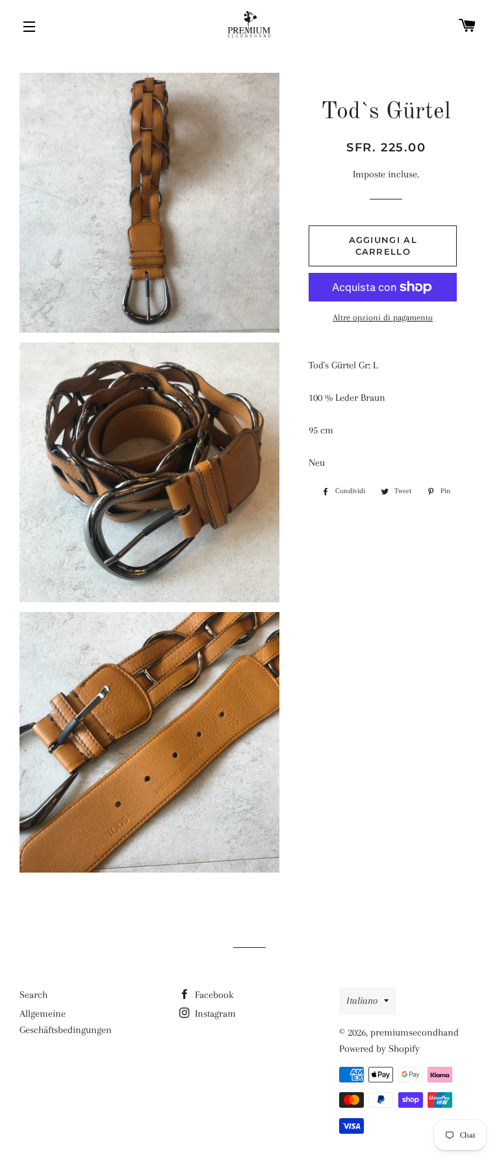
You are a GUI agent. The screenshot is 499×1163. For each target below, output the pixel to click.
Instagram (214, 1013)
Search (33, 995)
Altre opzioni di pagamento (383, 317)
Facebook (212, 995)
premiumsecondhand (414, 1032)
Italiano (361, 1000)
